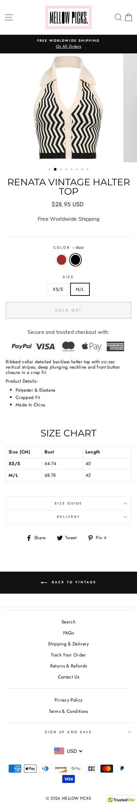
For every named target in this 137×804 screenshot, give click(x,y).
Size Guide (69, 503)
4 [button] (66, 170)
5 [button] (72, 170)
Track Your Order (68, 654)
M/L (80, 289)
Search (68, 621)
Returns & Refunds (68, 665)
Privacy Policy (69, 699)
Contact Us (68, 676)
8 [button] (88, 170)
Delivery (68, 516)
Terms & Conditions (68, 711)
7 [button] (82, 170)
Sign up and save (68, 732)
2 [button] (55, 169)
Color (68, 247)
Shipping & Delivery (68, 643)
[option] (68, 44)
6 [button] (77, 170)
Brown (61, 260)
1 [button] (50, 170)
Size (68, 276)
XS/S (58, 289)
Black (75, 260)
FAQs (68, 632)
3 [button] (61, 170)
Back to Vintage (73, 582)
